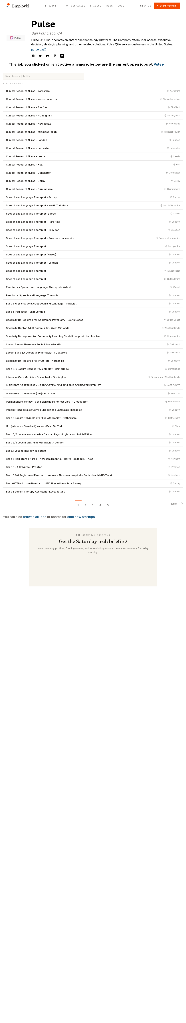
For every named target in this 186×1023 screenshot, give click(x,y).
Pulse (159, 64)
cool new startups (81, 517)
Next (174, 503)
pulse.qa (37, 49)
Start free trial (168, 5)
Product (50, 5)
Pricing (95, 5)
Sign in (145, 5)
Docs (121, 5)
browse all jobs (34, 517)
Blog (109, 5)
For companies (75, 5)
